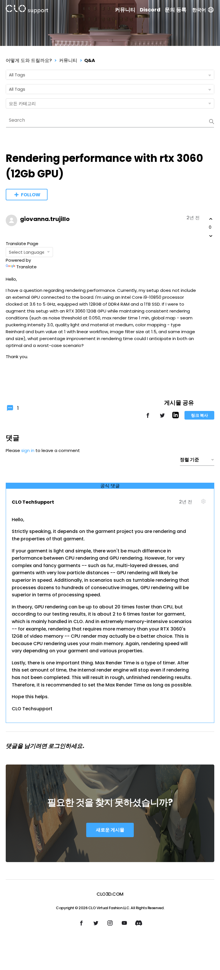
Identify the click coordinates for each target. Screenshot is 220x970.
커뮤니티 (125, 10)
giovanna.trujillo (45, 219)
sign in (27, 450)
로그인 (56, 746)
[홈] (27, 10)
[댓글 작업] (203, 504)
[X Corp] (162, 418)
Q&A (89, 60)
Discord (150, 10)
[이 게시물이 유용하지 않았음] (211, 236)
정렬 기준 (189, 459)
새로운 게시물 (110, 830)
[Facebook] (148, 418)
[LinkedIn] (175, 417)
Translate (26, 267)
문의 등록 (175, 10)
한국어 (199, 10)
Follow (30, 194)
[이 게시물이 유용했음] (211, 219)
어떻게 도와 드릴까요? (29, 60)
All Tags (17, 75)
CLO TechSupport (33, 502)
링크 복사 (199, 415)
